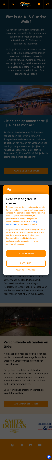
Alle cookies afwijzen (26, 270)
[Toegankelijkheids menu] (49, 457)
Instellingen (26, 263)
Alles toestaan (26, 253)
